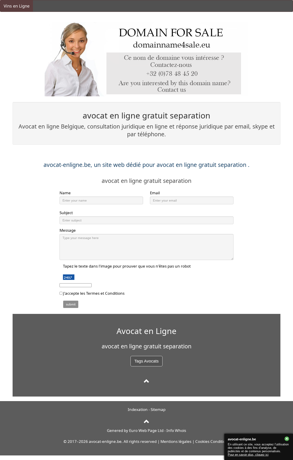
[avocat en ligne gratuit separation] (146, 381)
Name (65, 192)
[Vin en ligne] (146, 422)
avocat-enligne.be (105, 441)
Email (155, 192)
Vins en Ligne (17, 6)
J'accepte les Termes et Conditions (94, 293)
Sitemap (158, 409)
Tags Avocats (146, 361)
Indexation (138, 409)
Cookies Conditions (212, 441)
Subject (66, 212)
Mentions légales (175, 441)
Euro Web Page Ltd (146, 430)
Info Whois (176, 430)
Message (68, 230)
